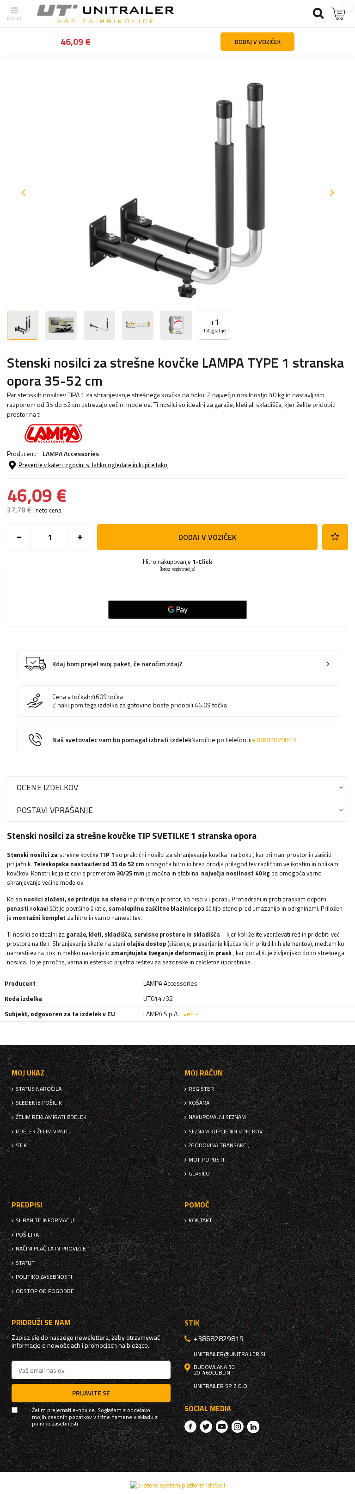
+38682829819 (273, 740)
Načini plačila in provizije (51, 1248)
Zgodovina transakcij (219, 1145)
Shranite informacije (46, 1220)
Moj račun (203, 1073)
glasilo (199, 1173)
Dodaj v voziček (207, 537)
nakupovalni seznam (217, 1117)
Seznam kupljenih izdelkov (226, 1131)
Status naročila (38, 1089)
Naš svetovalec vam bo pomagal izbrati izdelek (174, 740)
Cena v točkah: (72, 697)
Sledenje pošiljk (39, 1103)
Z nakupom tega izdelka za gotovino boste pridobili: (123, 705)
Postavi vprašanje (55, 810)
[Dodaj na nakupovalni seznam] (335, 537)
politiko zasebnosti (44, 1277)
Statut (25, 1263)
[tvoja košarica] (339, 13)
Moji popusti (206, 1160)
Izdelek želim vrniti (43, 1131)
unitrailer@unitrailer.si (229, 1354)
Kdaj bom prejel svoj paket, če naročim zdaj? (117, 664)
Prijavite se (91, 1393)
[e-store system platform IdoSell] (177, 1485)
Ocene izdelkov (47, 787)
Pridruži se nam (41, 1322)
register (201, 1089)
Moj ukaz (28, 1073)
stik (21, 1145)
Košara (199, 1103)
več (188, 1014)
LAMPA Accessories (71, 453)
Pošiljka (27, 1235)
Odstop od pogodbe (45, 1291)
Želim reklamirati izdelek (51, 1117)
